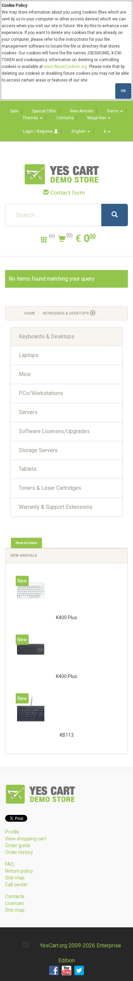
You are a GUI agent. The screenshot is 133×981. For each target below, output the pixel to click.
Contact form (67, 192)
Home (29, 313)
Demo (113, 111)
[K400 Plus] (30, 590)
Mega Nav (97, 117)
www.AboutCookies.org (65, 66)
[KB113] (30, 708)
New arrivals (24, 555)
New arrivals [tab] (26, 543)
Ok (123, 91)
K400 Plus (66, 617)
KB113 (67, 735)
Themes (31, 117)
